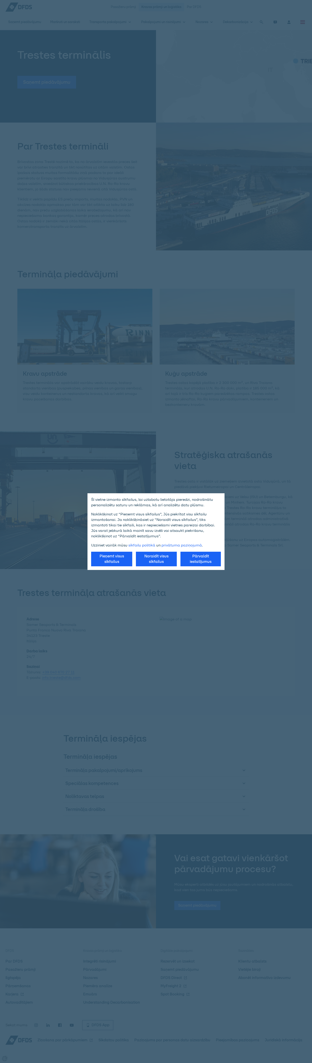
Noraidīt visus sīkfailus (156, 559)
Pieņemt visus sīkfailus (112, 559)
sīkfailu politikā (141, 545)
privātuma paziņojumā (181, 545)
